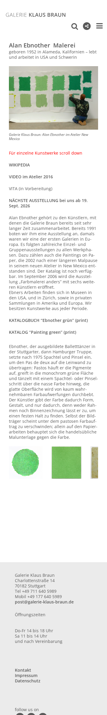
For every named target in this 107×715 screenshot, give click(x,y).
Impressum (26, 675)
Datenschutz (27, 681)
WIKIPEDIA (19, 165)
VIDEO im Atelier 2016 (31, 176)
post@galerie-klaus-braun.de (44, 602)
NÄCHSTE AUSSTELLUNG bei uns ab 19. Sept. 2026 (48, 203)
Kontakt (23, 670)
